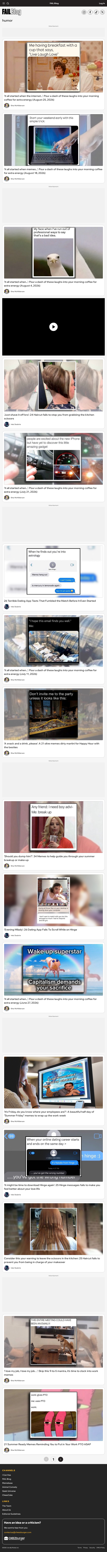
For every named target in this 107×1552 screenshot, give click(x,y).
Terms (80, 1548)
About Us (6, 1510)
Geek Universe (9, 1491)
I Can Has (6, 1475)
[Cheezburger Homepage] (53, 1539)
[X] (102, 12)
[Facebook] (90, 12)
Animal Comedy (9, 1487)
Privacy (85, 1548)
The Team (6, 1506)
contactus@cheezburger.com (17, 1532)
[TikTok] (96, 12)
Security (92, 1548)
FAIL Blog (54, 3)
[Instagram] (84, 12)
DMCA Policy (101, 1548)
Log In (102, 3)
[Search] (7, 3)
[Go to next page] (60, 1459)
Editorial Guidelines (11, 1514)
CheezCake (7, 1495)
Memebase (7, 1483)
